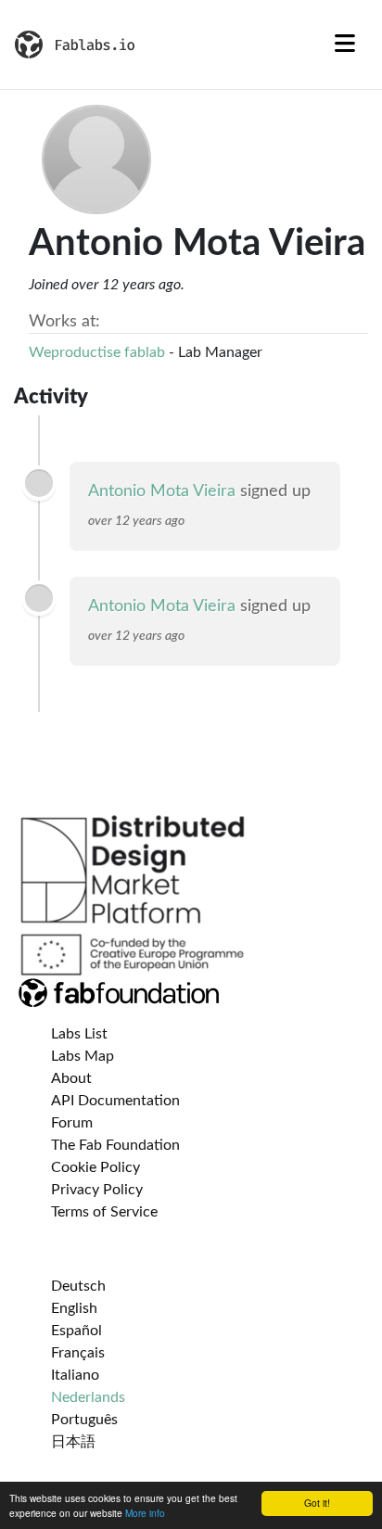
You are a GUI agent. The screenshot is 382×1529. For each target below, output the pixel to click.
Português (84, 1419)
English (74, 1308)
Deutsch (78, 1286)
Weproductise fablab (97, 352)
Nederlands (88, 1397)
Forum (72, 1122)
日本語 (73, 1441)
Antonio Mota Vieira (162, 491)
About (71, 1078)
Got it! (317, 1503)
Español (76, 1330)
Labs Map (82, 1056)
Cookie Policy (95, 1167)
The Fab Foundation (115, 1145)
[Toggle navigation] (345, 44)
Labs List (79, 1033)
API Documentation (115, 1100)
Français (78, 1352)
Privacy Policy (97, 1189)
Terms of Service (104, 1211)
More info (145, 1513)
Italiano (75, 1375)
